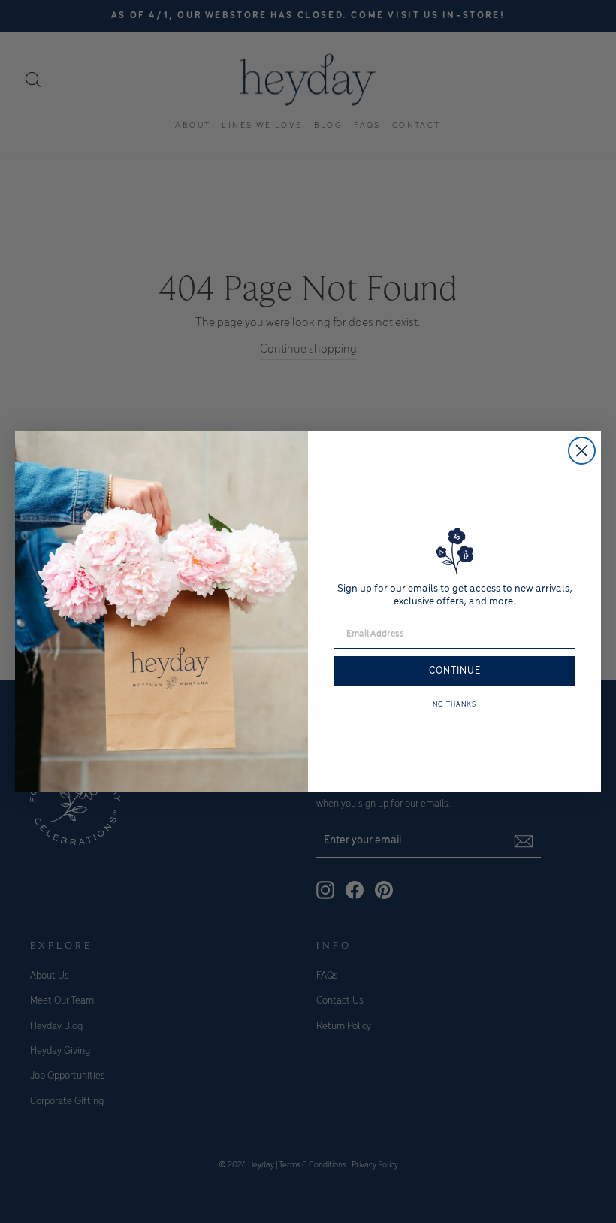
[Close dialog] (582, 450)
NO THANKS (454, 705)
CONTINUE (455, 671)
